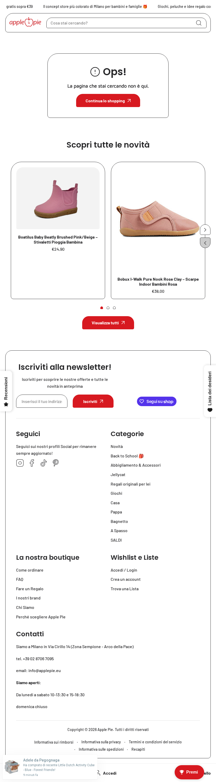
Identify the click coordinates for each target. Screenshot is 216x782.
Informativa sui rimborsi (53, 742)
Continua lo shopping (105, 100)
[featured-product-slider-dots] (102, 308)
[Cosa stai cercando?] (198, 23)
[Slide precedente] (205, 243)
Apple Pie (105, 729)
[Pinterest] (56, 463)
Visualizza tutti (105, 322)
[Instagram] (20, 463)
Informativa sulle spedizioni (101, 749)
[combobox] (126, 23)
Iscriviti (90, 401)
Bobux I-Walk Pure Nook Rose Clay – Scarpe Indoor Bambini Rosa (158, 281)
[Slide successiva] (205, 229)
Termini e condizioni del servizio (155, 742)
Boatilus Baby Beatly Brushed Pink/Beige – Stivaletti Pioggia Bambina (58, 239)
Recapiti (138, 749)
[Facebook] (32, 463)
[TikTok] (44, 463)
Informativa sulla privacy (101, 742)
